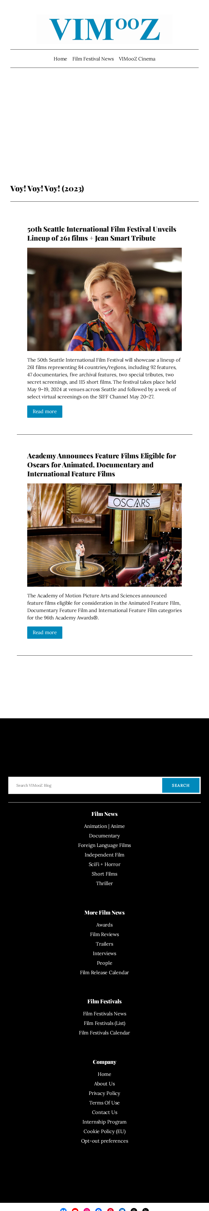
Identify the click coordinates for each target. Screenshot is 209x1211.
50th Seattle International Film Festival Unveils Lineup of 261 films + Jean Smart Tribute (101, 233)
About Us (104, 1083)
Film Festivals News (104, 1013)
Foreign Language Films (104, 845)
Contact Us (104, 1112)
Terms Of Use (104, 1103)
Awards (104, 925)
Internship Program (104, 1122)
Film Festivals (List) (104, 1023)
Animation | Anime (104, 826)
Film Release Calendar (104, 972)
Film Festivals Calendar (104, 1033)
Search (181, 785)
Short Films (104, 874)
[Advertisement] (104, 130)
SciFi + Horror (105, 864)
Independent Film (104, 855)
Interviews (104, 953)
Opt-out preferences (104, 1141)
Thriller (104, 883)
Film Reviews (104, 934)
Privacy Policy (104, 1093)
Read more (45, 411)
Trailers (104, 944)
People (104, 963)
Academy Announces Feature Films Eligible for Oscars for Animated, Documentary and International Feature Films (101, 464)
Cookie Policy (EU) (104, 1131)
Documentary (104, 835)
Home (60, 59)
